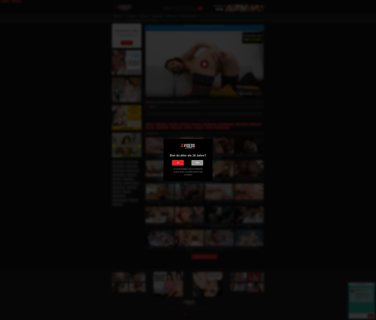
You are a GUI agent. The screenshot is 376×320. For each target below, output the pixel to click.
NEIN (197, 163)
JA (178, 163)
